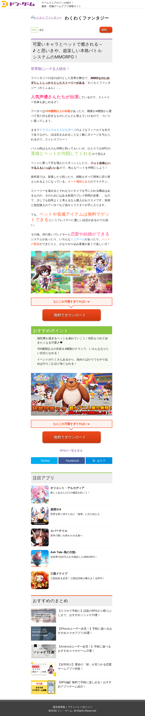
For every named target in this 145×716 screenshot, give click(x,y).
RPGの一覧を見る (71, 450)
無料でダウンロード (70, 315)
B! (99, 460)
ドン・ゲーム (64, 710)
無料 (104, 30)
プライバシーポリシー (80, 706)
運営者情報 (59, 706)
